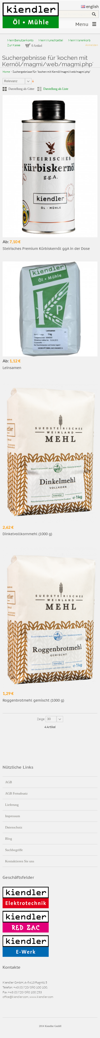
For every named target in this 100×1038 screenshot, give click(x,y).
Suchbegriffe (14, 850)
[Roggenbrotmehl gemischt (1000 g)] (50, 618)
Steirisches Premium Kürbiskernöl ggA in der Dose (46, 248)
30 (49, 719)
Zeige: (41, 719)
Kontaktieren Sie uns (19, 861)
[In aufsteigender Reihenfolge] (33, 81)
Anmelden (91, 45)
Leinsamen (12, 367)
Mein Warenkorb (79, 40)
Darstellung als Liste (55, 89)
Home (6, 71)
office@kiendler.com (15, 997)
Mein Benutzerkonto (20, 40)
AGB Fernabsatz (16, 793)
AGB (8, 782)
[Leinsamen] (50, 308)
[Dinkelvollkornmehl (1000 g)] (50, 452)
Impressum (12, 816)
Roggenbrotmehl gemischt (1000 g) (33, 700)
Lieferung (12, 805)
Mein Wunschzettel (50, 40)
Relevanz (10, 81)
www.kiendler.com (41, 997)
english (92, 6)
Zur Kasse (13, 45)
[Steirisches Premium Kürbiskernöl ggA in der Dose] (50, 166)
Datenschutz (13, 827)
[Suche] (94, 14)
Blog (8, 839)
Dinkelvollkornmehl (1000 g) (27, 534)
